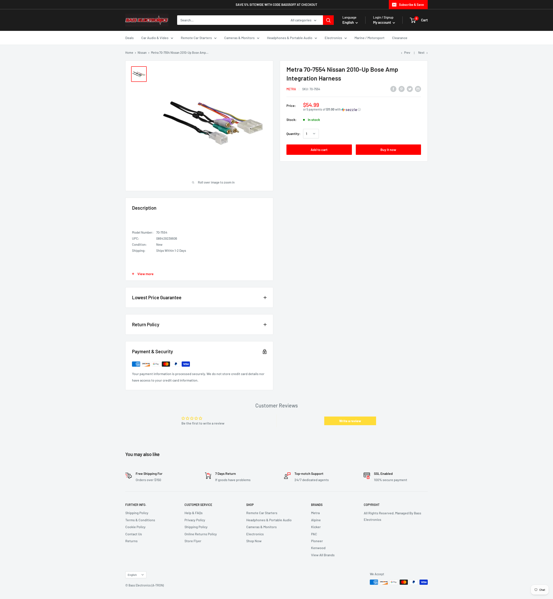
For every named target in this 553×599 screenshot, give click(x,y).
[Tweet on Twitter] (410, 88)
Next (421, 52)
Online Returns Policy (200, 534)
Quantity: (293, 134)
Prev (407, 52)
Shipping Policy (136, 513)
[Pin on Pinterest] (402, 88)
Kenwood (318, 548)
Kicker (316, 527)
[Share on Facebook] (393, 88)
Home (129, 52)
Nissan (142, 52)
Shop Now (254, 541)
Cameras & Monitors (239, 38)
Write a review (350, 421)
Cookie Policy (135, 527)
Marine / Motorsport (369, 38)
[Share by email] (418, 88)
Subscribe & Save (411, 4)
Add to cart (319, 149)
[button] (362, 110)
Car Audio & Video (154, 38)
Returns (131, 541)
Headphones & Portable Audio (289, 38)
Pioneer (317, 541)
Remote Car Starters (196, 38)
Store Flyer (192, 541)
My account (382, 22)
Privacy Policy (194, 520)
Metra (291, 89)
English (132, 575)
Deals (129, 38)
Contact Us (133, 534)
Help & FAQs (193, 513)
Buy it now (388, 149)
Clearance (399, 38)
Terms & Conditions (140, 520)
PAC (314, 534)
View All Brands (323, 555)
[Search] (328, 20)
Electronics (333, 38)
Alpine (316, 520)
